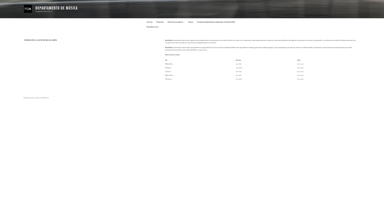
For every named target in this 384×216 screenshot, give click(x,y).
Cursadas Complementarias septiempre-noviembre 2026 (216, 22)
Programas (160, 22)
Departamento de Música (57, 8)
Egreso (190, 22)
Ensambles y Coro (152, 27)
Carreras (149, 22)
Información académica (175, 22)
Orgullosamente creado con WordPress (36, 98)
